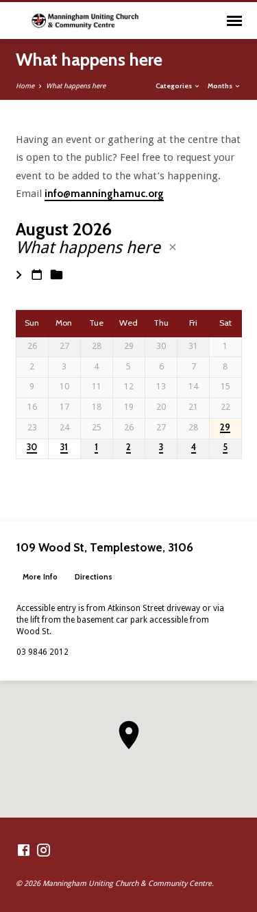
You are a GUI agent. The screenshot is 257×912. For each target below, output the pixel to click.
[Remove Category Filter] (172, 247)
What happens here (76, 86)
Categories (174, 85)
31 (64, 447)
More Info (40, 577)
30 (32, 447)
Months (221, 85)
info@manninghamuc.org (104, 193)
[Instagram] (43, 851)
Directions (93, 577)
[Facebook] (24, 851)
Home (25, 86)
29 (225, 427)
